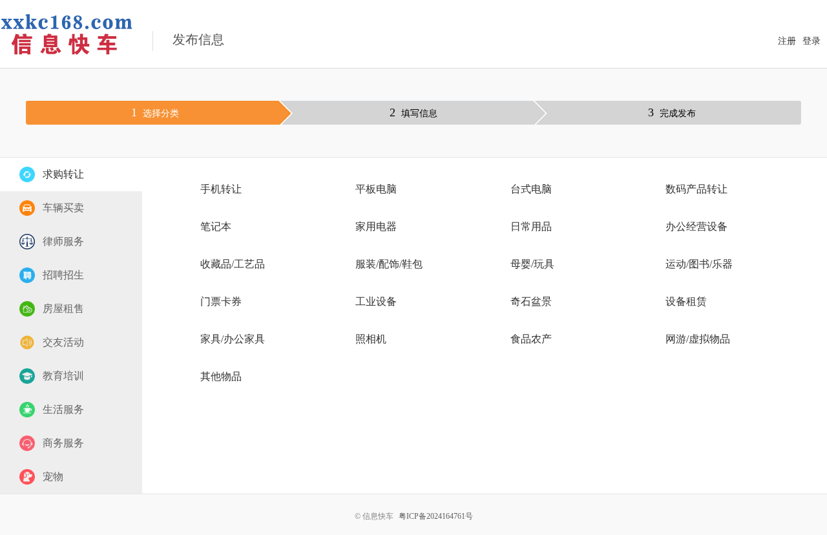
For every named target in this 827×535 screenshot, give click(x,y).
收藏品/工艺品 (232, 263)
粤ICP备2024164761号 (436, 516)
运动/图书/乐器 (699, 263)
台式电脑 (531, 189)
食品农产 (531, 338)
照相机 (370, 338)
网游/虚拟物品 (697, 338)
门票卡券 (221, 301)
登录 (811, 41)
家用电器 (376, 226)
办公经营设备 (696, 226)
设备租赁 (686, 301)
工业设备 (376, 301)
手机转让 (221, 189)
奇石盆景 (531, 301)
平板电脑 (376, 189)
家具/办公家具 (232, 338)
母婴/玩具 (532, 263)
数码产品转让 (696, 189)
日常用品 (531, 226)
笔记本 (215, 226)
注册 (787, 41)
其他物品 (221, 376)
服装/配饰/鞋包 (389, 263)
